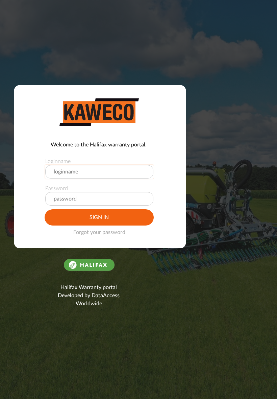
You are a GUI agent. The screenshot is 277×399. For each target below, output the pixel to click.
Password (56, 188)
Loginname (58, 161)
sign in (99, 217)
